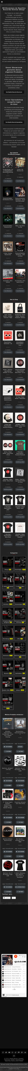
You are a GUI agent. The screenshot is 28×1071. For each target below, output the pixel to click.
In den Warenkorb (8, 180)
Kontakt (13, 1059)
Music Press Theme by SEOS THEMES (14, 1060)
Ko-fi (23, 1059)
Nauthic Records (14, 1058)
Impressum (18, 1059)
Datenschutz (7, 1059)
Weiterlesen (20, 746)
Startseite (21, 1058)
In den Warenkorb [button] (9, 746)
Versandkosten (8, 178)
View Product (8, 751)
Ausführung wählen (8, 462)
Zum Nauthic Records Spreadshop (14, 122)
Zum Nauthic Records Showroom (14, 92)
